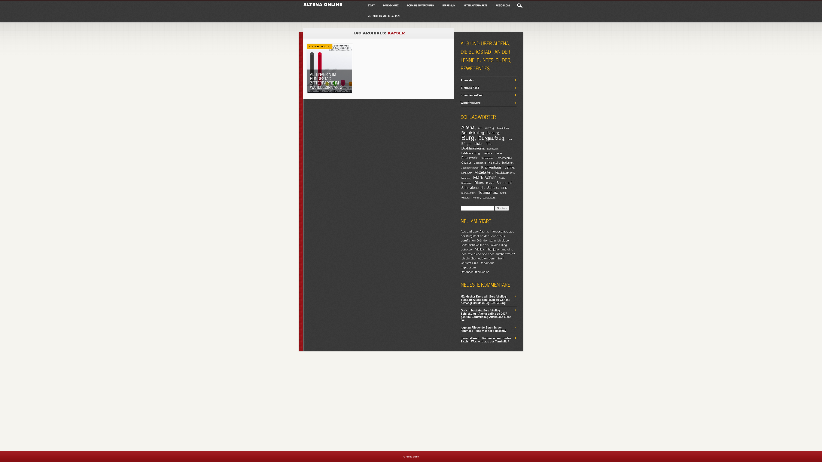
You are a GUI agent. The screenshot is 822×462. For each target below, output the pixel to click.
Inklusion (507, 162)
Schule (492, 187)
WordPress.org (471, 102)
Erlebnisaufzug (470, 153)
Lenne (509, 167)
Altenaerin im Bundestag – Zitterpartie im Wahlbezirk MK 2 (326, 80)
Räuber (490, 183)
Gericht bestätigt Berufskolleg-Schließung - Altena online (481, 312)
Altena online (322, 4)
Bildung (493, 133)
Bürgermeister (471, 143)
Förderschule (504, 158)
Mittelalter (483, 172)
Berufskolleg (472, 132)
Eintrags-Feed (470, 87)
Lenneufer (466, 173)
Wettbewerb (489, 197)
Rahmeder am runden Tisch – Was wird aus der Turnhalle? (486, 340)
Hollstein (493, 162)
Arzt (480, 128)
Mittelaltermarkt (504, 172)
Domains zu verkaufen (420, 5)
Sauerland (504, 183)
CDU (488, 143)
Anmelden (467, 80)
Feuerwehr (469, 158)
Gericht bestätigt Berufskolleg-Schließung (485, 301)
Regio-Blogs (503, 5)
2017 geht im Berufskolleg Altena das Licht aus (486, 317)
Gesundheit (480, 162)
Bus (510, 139)
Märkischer (484, 177)
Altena (468, 127)
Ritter (478, 183)
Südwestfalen (468, 193)
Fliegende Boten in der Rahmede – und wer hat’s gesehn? (483, 329)
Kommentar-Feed (472, 95)
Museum (465, 178)
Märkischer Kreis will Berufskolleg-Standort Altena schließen (484, 298)
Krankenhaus (491, 167)
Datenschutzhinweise (475, 272)
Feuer (499, 153)
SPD (504, 188)
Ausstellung (503, 128)
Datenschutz (391, 5)
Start (371, 5)
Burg (467, 137)
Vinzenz (465, 197)
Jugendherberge (469, 167)
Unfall (503, 193)
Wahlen (476, 197)
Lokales (314, 46)
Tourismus (487, 192)
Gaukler (466, 162)
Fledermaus (487, 158)
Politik (325, 46)
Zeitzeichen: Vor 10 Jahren (383, 16)
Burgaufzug (491, 138)
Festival (488, 153)
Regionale (466, 183)
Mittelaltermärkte (475, 5)
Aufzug (489, 128)
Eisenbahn (492, 148)
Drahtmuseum (472, 148)
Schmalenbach (472, 188)
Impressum (448, 5)
